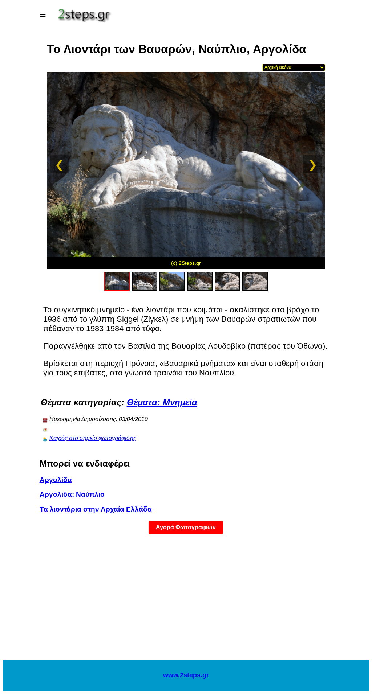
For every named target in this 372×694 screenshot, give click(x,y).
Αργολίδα (56, 480)
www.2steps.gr (186, 675)
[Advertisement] (186, 601)
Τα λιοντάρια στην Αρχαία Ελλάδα (96, 509)
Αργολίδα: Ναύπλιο (72, 494)
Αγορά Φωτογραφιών (186, 527)
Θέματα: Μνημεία (162, 402)
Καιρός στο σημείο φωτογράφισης (92, 438)
